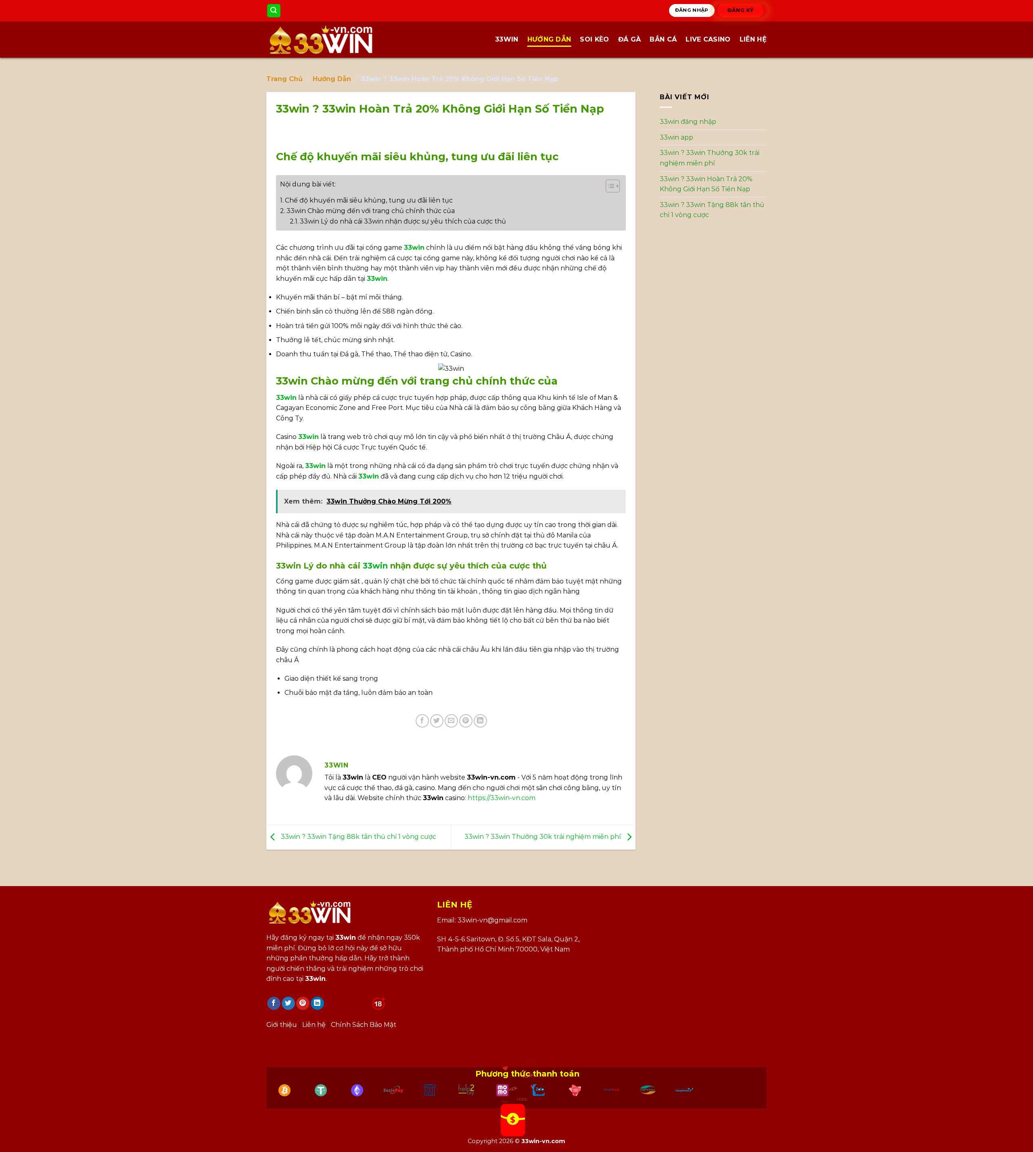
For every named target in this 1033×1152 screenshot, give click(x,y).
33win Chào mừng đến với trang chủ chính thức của (370, 211)
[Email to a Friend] (451, 721)
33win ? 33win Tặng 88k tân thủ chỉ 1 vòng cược (357, 836)
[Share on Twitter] (436, 721)
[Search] (274, 10)
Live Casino (708, 39)
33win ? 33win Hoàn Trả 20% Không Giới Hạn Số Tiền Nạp (706, 184)
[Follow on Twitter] (288, 1003)
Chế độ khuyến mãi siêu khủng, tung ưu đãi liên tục (369, 200)
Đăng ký (740, 10)
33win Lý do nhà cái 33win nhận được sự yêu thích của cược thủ (403, 221)
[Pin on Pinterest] (466, 721)
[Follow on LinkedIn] (317, 1003)
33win (507, 39)
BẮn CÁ (663, 39)
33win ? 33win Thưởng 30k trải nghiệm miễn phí (543, 836)
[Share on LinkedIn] (480, 721)
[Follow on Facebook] (273, 1003)
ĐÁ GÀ (629, 39)
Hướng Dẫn (549, 39)
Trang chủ (284, 79)
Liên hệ (753, 39)
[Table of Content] (613, 186)
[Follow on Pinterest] (302, 1003)
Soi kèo (594, 39)
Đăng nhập (692, 10)
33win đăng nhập (688, 121)
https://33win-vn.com (501, 798)
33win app (676, 137)
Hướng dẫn (332, 79)
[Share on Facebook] (422, 721)
